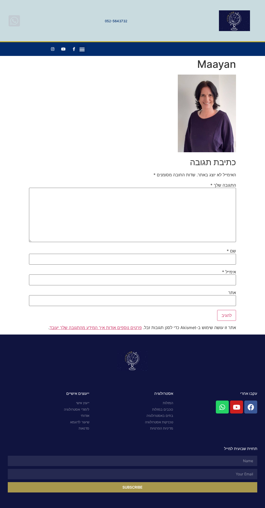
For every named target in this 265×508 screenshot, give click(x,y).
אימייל (229, 272)
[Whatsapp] (222, 407)
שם (231, 251)
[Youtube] (63, 49)
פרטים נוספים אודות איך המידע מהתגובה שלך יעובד (95, 327)
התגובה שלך (223, 185)
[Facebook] (250, 407)
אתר (232, 293)
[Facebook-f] (74, 49)
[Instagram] (53, 49)
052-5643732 (116, 21)
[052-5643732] (14, 20)
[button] (82, 49)
